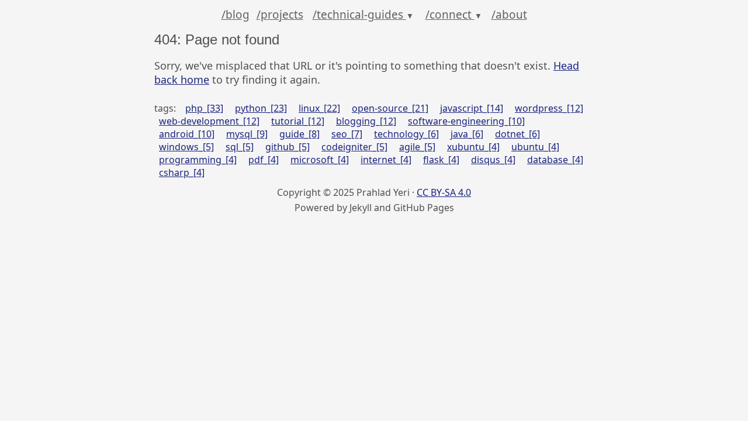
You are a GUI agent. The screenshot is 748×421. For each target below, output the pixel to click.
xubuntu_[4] (473, 146)
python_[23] (261, 108)
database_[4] (555, 159)
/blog (235, 14)
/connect (453, 14)
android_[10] (186, 133)
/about (509, 14)
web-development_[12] (209, 121)
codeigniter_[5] (354, 146)
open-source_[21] (390, 108)
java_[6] (467, 133)
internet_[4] (386, 159)
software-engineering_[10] (466, 121)
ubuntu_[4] (535, 146)
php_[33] (204, 108)
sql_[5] (240, 146)
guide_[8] (299, 133)
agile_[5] (417, 146)
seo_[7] (346, 133)
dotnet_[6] (517, 133)
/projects (280, 14)
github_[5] (287, 146)
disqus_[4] (493, 159)
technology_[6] (406, 133)
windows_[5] (186, 146)
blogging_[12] (366, 121)
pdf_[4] (263, 159)
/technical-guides (363, 14)
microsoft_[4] (319, 159)
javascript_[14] (471, 108)
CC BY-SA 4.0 (444, 192)
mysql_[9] (247, 133)
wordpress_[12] (549, 108)
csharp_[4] (182, 172)
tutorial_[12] (297, 121)
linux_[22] (319, 108)
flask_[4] (441, 159)
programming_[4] (198, 159)
